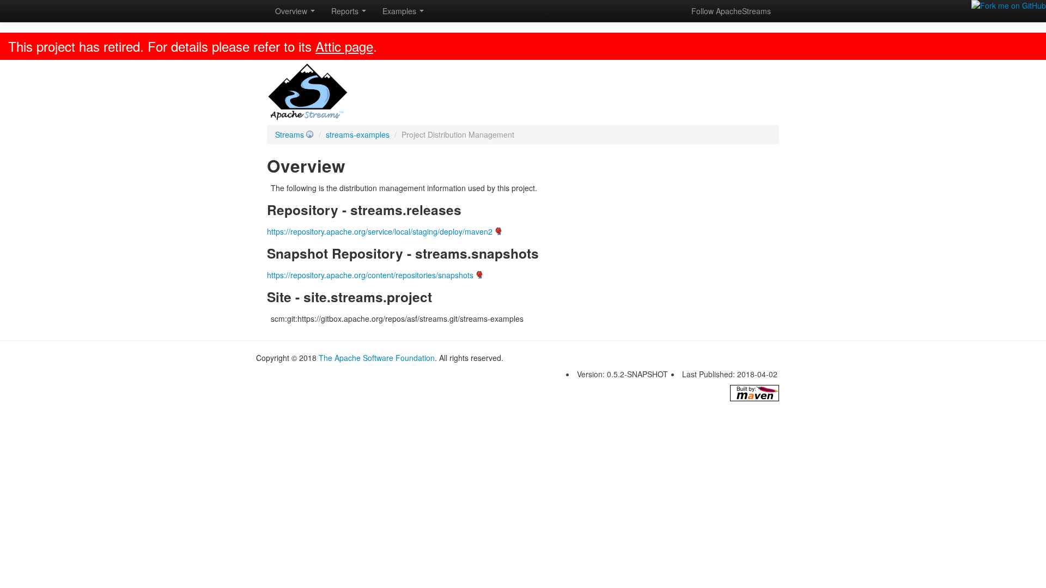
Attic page (344, 46)
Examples (400, 10)
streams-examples (358, 134)
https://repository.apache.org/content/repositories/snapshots (370, 275)
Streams (289, 134)
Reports (346, 10)
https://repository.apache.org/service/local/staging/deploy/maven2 (379, 231)
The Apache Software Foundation (377, 357)
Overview (292, 10)
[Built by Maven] (754, 393)
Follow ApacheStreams (731, 10)
